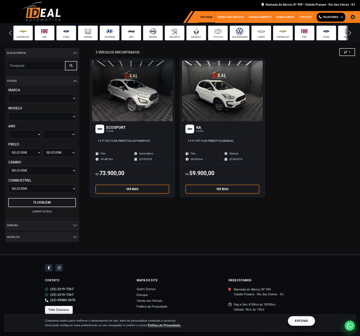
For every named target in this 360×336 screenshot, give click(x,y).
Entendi (301, 320)
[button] (10, 33)
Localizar (43, 202)
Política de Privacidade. (164, 325)
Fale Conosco (59, 310)
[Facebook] (48, 268)
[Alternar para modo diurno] (353, 17)
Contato (305, 17)
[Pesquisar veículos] (71, 65)
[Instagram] (59, 268)
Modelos (13, 237)
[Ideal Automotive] (41, 11)
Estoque (206, 17)
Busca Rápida (16, 52)
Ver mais (132, 189)
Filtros (12, 80)
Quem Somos (285, 17)
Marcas (12, 225)
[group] (23, 32)
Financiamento (260, 17)
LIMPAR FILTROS (42, 211)
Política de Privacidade (152, 306)
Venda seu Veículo (231, 17)
